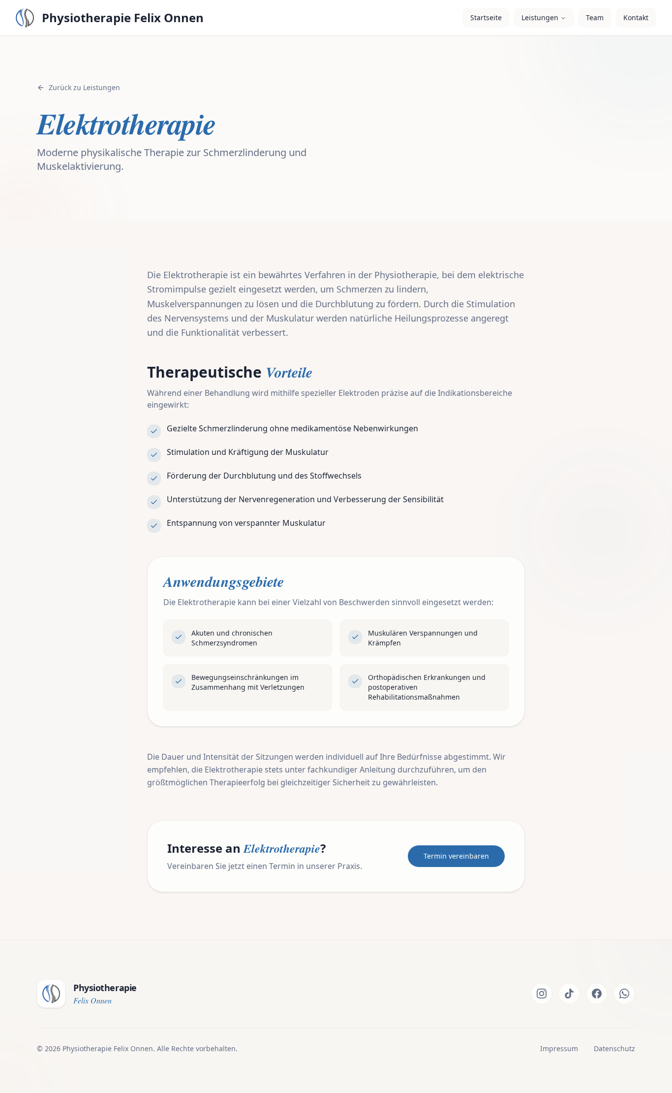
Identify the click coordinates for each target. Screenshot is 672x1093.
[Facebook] (597, 993)
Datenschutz (614, 1048)
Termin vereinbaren (456, 856)
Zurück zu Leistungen (84, 87)
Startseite (486, 17)
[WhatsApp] (624, 993)
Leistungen (539, 17)
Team (595, 17)
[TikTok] (569, 993)
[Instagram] (541, 993)
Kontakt (635, 17)
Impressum (559, 1048)
